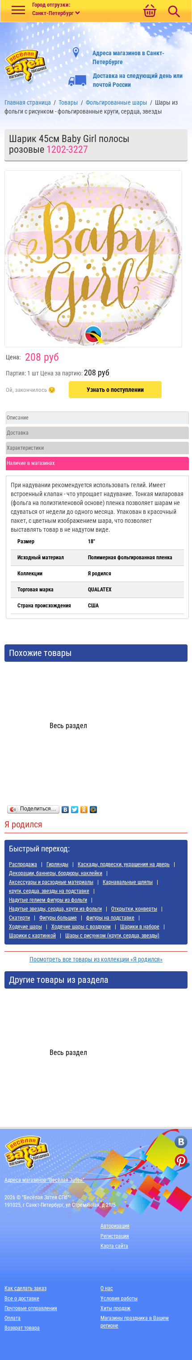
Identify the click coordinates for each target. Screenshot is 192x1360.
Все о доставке (21, 1298)
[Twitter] (74, 807)
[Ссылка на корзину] (149, 11)
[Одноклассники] (84, 807)
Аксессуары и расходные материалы (51, 882)
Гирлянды (57, 864)
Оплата (12, 1318)
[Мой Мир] (93, 807)
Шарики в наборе (139, 927)
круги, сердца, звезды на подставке (49, 891)
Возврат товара (22, 1328)
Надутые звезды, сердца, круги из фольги (55, 909)
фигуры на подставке (110, 918)
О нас (106, 1288)
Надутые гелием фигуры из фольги (48, 900)
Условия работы (119, 1298)
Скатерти (19, 918)
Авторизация (114, 1226)
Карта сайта (114, 1246)
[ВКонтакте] (65, 807)
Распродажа (23, 864)
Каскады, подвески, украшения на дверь (124, 864)
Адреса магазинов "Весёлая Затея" (44, 1180)
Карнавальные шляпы (128, 882)
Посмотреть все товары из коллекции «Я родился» (96, 959)
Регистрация (114, 1236)
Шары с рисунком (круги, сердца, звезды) (112, 935)
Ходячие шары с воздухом (81, 927)
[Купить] (30, 390)
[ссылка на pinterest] (181, 1160)
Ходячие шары (25, 927)
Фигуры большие (58, 918)
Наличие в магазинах (30, 463)
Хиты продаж (115, 1308)
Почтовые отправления (30, 1308)
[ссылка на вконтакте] (181, 1142)
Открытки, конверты (134, 909)
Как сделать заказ (25, 1288)
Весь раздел (68, 725)
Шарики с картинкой (32, 935)
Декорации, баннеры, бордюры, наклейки (55, 873)
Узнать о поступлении (115, 389)
